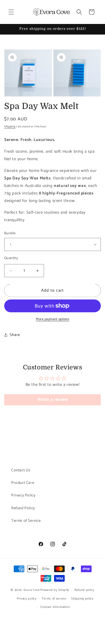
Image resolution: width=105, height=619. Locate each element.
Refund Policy (23, 508)
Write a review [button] (52, 399)
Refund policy (84, 590)
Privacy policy (27, 598)
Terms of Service (26, 521)
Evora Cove (32, 590)
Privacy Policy (23, 495)
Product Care (22, 483)
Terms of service (54, 598)
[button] (11, 12)
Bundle (9, 233)
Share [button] (15, 335)
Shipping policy (82, 598)
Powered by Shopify (54, 590)
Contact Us (21, 470)
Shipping (9, 126)
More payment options (52, 319)
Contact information (55, 607)
